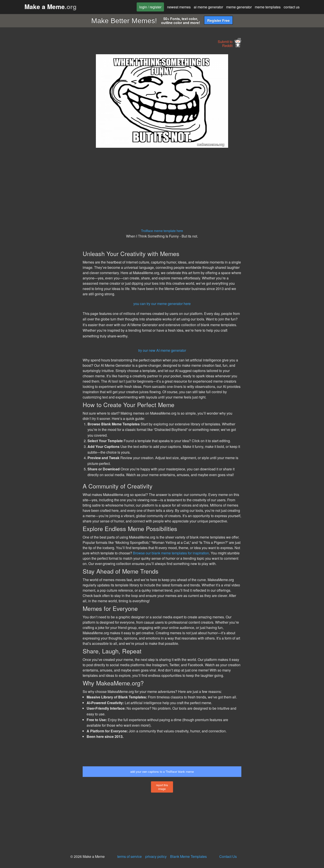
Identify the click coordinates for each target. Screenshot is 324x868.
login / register (150, 6)
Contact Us (228, 856)
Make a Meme (50, 6)
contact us (292, 6)
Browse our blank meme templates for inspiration (171, 553)
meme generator (239, 6)
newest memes (179, 6)
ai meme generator (208, 6)
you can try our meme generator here (162, 303)
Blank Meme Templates (188, 856)
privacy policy (156, 856)
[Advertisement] (42, 120)
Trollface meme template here (162, 230)
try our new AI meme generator (162, 350)
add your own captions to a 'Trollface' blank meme (162, 771)
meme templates (268, 6)
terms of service (129, 856)
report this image (162, 787)
